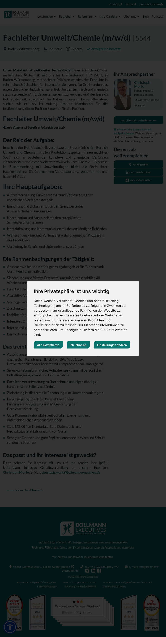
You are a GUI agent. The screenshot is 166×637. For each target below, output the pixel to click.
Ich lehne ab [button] (78, 345)
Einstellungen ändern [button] (112, 345)
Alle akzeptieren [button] (48, 345)
